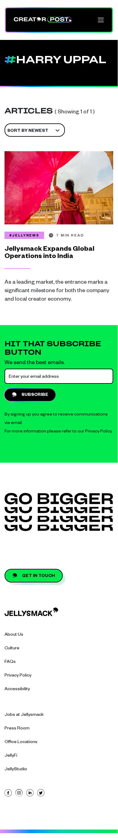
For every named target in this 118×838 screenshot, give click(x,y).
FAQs (10, 662)
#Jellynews (24, 236)
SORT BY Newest (27, 131)
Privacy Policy (98, 431)
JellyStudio (16, 769)
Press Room (17, 728)
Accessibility (17, 689)
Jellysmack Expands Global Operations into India (49, 253)
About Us (14, 635)
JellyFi (11, 756)
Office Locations (21, 742)
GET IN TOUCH (38, 576)
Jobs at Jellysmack (24, 715)
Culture (12, 648)
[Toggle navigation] (101, 20)
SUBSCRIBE (34, 395)
